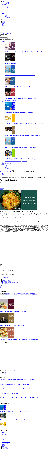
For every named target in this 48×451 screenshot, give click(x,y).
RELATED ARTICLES (5, 297)
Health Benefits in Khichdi (7, 281)
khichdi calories (5, 283)
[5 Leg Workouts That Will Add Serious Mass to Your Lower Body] (10, 96)
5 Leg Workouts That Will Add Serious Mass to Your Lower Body (21, 98)
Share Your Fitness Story (6, 12)
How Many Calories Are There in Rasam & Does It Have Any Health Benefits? (19, 397)
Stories (3, 10)
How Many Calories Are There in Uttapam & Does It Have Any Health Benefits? (21, 293)
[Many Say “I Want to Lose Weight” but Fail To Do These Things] (10, 72)
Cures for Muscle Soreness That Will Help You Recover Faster (15, 384)
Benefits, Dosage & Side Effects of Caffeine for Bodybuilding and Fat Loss (22, 135)
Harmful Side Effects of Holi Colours (9, 393)
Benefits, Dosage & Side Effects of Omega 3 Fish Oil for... (13, 428)
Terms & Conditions (6, 442)
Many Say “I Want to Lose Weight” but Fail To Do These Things (20, 75)
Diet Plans (6, 5)
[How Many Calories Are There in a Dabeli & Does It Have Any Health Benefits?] (7, 337)
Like (5, 372)
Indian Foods (7, 7)
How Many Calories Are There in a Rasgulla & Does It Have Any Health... (18, 388)
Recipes (6, 8)
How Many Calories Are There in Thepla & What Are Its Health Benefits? (17, 379)
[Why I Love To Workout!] (10, 61)
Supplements (7, 9)
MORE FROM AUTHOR (15, 297)
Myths (6, 15)
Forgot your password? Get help (6, 33)
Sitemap (3, 444)
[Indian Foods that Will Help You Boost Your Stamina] (7, 308)
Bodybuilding (7, 2)
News (6, 16)
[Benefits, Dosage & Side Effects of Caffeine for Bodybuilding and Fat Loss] (10, 133)
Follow (5, 373)
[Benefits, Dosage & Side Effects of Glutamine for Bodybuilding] (10, 156)
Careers (3, 23)
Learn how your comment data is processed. (22, 370)
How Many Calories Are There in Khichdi (10, 282)
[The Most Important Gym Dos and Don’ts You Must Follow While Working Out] (10, 49)
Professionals (7, 17)
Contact (3, 22)
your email (13, 36)
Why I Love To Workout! (11, 63)
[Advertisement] (24, 241)
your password (13, 31)
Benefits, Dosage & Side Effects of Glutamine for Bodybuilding (20, 158)
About (3, 21)
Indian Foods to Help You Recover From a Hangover (13, 325)
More (3, 13)
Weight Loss (7, 3)
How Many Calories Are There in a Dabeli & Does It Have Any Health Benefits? (19, 339)
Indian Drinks (7, 6)
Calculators (7, 14)
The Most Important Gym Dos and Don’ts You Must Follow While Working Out (24, 51)
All (5, 100)
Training (3, 1)
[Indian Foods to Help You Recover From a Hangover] (7, 323)
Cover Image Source (4, 277)
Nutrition (4, 4)
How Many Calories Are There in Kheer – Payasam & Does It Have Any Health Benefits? (21, 294)
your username (13, 29)
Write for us (4, 24)
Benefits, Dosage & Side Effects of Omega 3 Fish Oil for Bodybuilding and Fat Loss (25, 123)
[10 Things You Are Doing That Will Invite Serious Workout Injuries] (10, 84)
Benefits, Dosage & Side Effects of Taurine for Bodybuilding (19, 112)
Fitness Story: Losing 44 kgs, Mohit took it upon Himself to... (14, 419)
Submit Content (5, 25)
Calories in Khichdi (6, 280)
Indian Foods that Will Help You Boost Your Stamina (13, 311)
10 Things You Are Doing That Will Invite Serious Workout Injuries (21, 86)
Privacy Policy (5, 443)
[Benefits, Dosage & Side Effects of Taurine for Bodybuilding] (10, 109)
